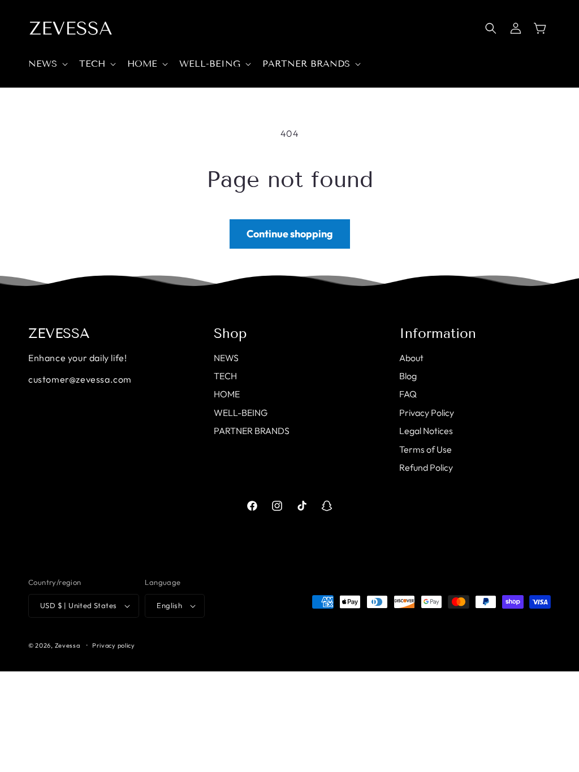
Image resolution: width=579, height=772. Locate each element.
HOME (227, 394)
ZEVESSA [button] (59, 333)
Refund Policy (426, 467)
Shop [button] (230, 333)
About (411, 357)
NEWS (226, 357)
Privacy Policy (426, 412)
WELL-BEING (240, 412)
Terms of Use (425, 449)
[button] (46, 64)
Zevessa (67, 645)
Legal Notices (426, 430)
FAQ (408, 394)
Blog (408, 375)
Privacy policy (113, 645)
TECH (225, 375)
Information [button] (437, 333)
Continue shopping (290, 233)
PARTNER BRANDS (252, 430)
